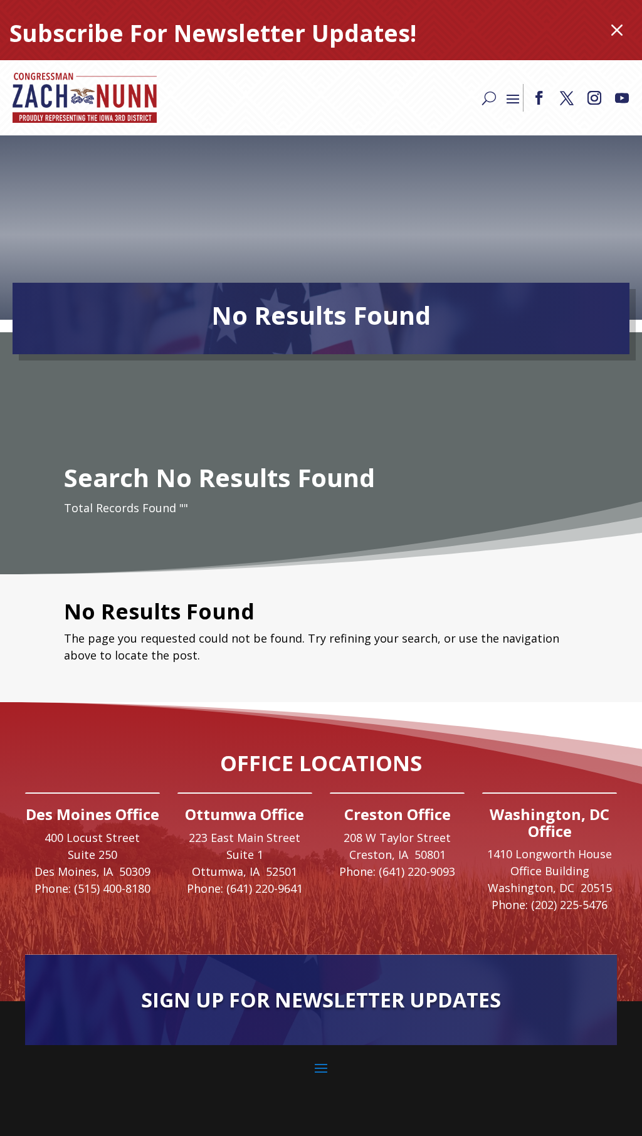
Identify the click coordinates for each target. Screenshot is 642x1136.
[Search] (489, 98)
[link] (85, 98)
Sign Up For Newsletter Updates (321, 999)
